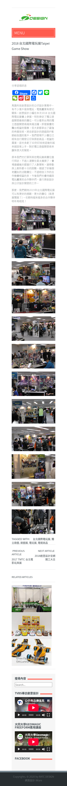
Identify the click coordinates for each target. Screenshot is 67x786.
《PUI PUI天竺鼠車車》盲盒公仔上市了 (33, 632)
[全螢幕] (48, 715)
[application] (33, 707)
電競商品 (43, 543)
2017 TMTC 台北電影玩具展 (22, 561)
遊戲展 (24, 543)
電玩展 (33, 543)
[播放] (18, 715)
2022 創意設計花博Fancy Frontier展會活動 (29, 605)
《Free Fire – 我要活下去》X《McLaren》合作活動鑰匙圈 (31, 659)
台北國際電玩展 (41, 539)
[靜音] (43, 715)
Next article (46, 551)
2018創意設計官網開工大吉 (45, 558)
